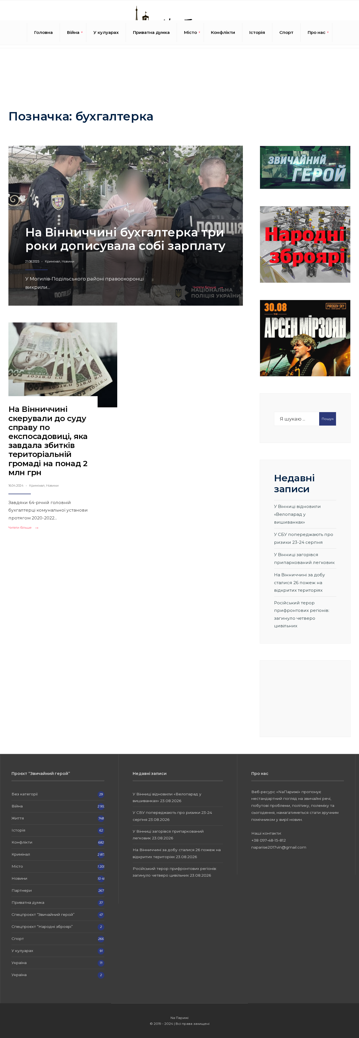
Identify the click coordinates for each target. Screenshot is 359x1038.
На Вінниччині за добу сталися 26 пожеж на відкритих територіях (299, 582)
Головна (43, 32)
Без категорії (24, 794)
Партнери (21, 890)
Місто (190, 32)
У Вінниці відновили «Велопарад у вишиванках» (297, 514)
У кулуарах (106, 32)
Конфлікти (223, 32)
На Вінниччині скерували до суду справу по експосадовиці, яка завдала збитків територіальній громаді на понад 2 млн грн (48, 440)
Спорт (286, 32)
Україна (19, 962)
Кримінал (52, 261)
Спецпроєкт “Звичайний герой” (43, 914)
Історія (257, 32)
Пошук (328, 419)
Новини (68, 261)
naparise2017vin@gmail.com (278, 847)
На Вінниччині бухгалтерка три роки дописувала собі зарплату (125, 239)
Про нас (316, 32)
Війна (73, 32)
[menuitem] (73, 32)
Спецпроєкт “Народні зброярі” (42, 926)
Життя (17, 818)
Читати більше (209, 287)
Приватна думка (151, 32)
